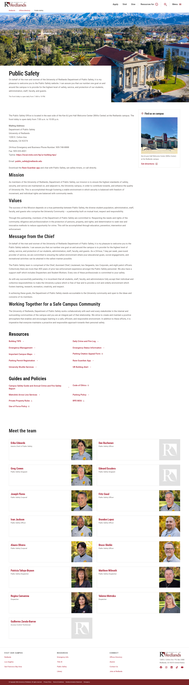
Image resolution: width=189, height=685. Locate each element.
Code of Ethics (80, 385)
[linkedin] (171, 667)
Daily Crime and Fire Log (84, 341)
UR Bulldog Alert (80, 367)
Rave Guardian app (31, 167)
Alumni (112, 662)
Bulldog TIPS (15, 341)
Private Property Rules (19, 400)
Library (59, 671)
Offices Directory (116, 657)
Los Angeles (9, 662)
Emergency (87, 682)
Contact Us (114, 667)
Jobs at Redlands (116, 671)
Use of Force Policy (18, 406)
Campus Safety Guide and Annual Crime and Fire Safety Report (35, 387)
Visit (125, 4)
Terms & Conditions (58, 682)
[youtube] (182, 667)
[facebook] (161, 667)
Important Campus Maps (20, 354)
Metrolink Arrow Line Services (23, 394)
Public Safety (62, 667)
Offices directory (24, 10)
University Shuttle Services (21, 367)
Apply (115, 4)
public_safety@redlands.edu (28, 161)
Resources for (147, 4)
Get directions (147, 164)
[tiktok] (177, 667)
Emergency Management (20, 347)
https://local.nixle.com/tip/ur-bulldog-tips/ (36, 155)
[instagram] (166, 667)
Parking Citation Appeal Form (87, 353)
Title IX (59, 662)
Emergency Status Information (87, 347)
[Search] (165, 4)
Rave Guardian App (82, 360)
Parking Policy (79, 394)
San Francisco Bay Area (13, 667)
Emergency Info (63, 657)
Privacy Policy (47, 682)
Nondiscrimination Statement (74, 682)
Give (133, 4)
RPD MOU (77, 400)
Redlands (12, 10)
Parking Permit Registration (22, 360)
